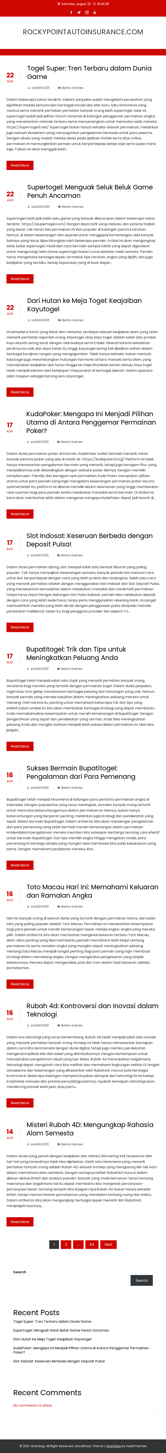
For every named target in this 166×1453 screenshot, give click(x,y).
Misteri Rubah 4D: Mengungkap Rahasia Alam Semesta (90, 1129)
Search (19, 1272)
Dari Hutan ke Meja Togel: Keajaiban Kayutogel (84, 305)
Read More (20, 165)
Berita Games (72, 88)
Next (108, 1244)
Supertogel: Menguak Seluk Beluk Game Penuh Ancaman (90, 191)
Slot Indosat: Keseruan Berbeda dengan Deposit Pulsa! (89, 540)
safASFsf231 (40, 88)
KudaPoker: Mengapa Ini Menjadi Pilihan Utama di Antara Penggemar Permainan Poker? (91, 422)
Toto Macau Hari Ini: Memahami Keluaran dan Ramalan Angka (92, 891)
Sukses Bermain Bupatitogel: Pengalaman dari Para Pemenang (81, 772)
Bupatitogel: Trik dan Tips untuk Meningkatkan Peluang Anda (76, 653)
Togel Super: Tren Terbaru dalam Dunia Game (89, 72)
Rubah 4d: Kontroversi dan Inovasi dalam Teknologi (93, 1010)
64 (92, 1244)
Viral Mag (113, 1446)
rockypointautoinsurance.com (83, 32)
